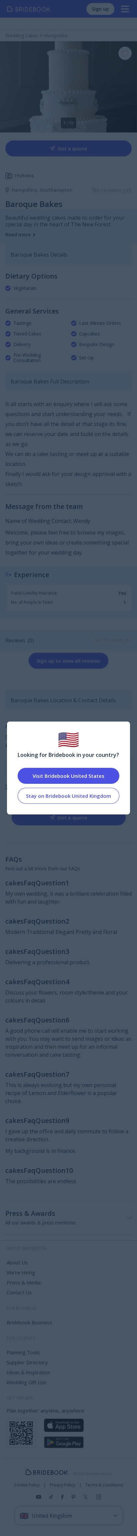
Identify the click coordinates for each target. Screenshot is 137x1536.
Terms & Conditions (104, 1485)
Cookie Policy (27, 1485)
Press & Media (24, 1282)
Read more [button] (18, 234)
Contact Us (19, 1292)
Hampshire (26, 190)
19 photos (24, 175)
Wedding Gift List (26, 1382)
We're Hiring (21, 1272)
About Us (17, 1262)
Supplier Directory (27, 1362)
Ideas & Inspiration (28, 1372)
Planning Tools (23, 1352)
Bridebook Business (29, 1322)
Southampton (56, 190)
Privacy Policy (62, 1485)
